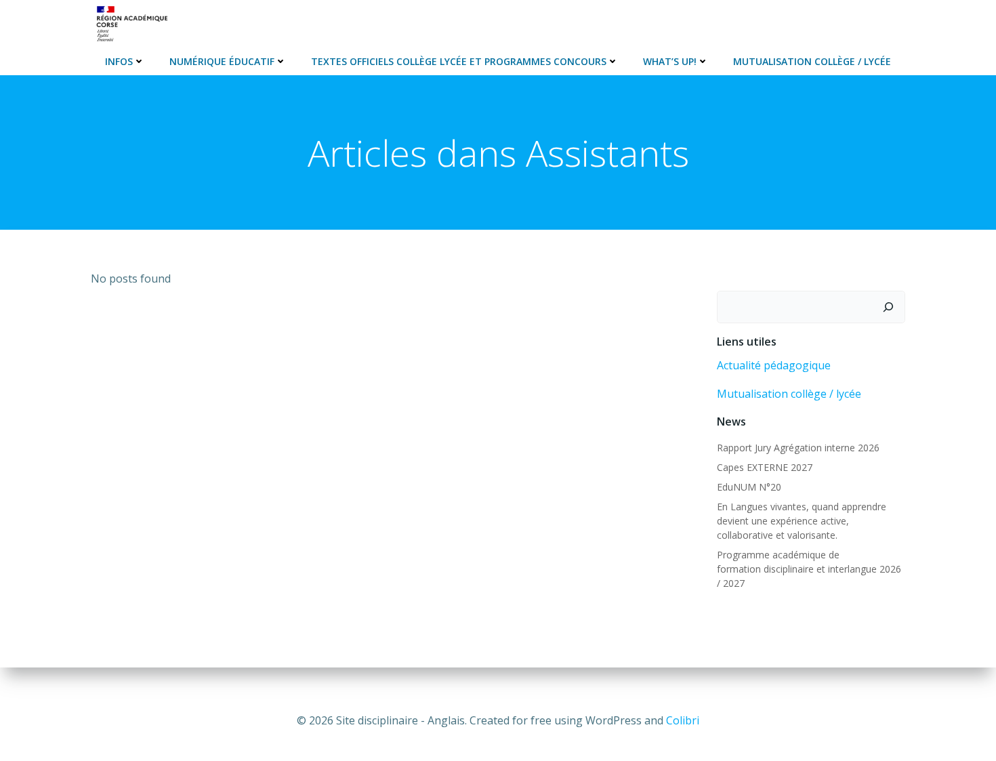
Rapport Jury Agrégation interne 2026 (798, 447)
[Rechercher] (888, 307)
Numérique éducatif (221, 61)
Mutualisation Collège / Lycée (812, 61)
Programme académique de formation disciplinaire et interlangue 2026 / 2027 (809, 569)
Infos (119, 61)
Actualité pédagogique (774, 365)
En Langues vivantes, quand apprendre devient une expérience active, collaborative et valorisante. (801, 520)
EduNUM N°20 (749, 486)
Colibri (682, 720)
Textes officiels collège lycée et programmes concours (458, 61)
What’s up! (670, 61)
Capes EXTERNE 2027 (764, 467)
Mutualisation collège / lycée (789, 393)
